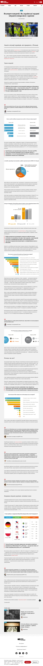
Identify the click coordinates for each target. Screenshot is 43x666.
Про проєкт (21, 643)
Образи (35, 5)
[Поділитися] (40, 600)
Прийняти (28, 662)
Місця (21, 5)
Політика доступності (21, 649)
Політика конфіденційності (21, 646)
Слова (28, 5)
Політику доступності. (14, 664)
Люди (9, 5)
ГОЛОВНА (2, 5)
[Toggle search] (35, 2)
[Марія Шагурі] (22, 617)
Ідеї (15, 5)
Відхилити (35, 662)
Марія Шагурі (25, 617)
